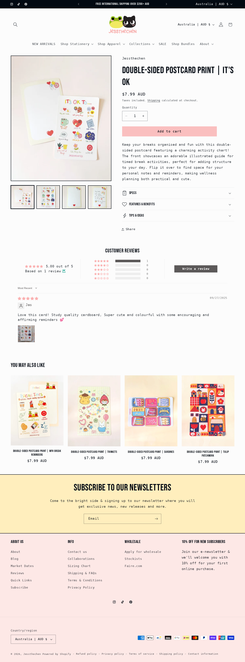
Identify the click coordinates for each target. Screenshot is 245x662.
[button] (15, 24)
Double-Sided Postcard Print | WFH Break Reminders (37, 453)
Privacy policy (113, 654)
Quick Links (21, 580)
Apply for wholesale (143, 552)
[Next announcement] (166, 4)
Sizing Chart (79, 566)
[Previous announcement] (79, 4)
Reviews (17, 573)
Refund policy (86, 654)
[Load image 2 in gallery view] (48, 197)
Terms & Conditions (85, 580)
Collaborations (81, 559)
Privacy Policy (81, 587)
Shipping (153, 100)
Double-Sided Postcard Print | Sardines (151, 452)
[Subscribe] (156, 519)
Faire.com (133, 566)
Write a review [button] (195, 268)
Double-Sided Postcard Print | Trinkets (94, 452)
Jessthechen (32, 654)
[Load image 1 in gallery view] (22, 197)
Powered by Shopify (57, 654)
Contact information (203, 654)
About (15, 552)
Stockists (133, 559)
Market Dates (22, 566)
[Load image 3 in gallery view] (74, 197)
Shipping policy (171, 654)
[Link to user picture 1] (26, 333)
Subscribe (19, 587)
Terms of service (141, 654)
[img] (28, 298)
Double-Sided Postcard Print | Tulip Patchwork (208, 454)
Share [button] (130, 229)
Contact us (77, 552)
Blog (14, 559)
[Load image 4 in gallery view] (99, 197)
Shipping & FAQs (82, 573)
